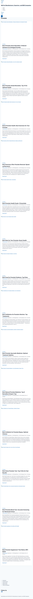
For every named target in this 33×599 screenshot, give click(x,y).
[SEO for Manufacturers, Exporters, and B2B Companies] (16, 13)
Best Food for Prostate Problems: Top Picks (15, 277)
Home (4, 7)
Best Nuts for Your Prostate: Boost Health (14, 240)
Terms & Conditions (6, 585)
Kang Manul (5, 48)
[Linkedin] (1, 591)
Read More (4, 58)
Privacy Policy (5, 582)
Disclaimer (4, 580)
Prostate (3, 44)
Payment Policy (5, 581)
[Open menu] (2, 16)
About (4, 8)
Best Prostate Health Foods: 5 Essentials (14, 203)
